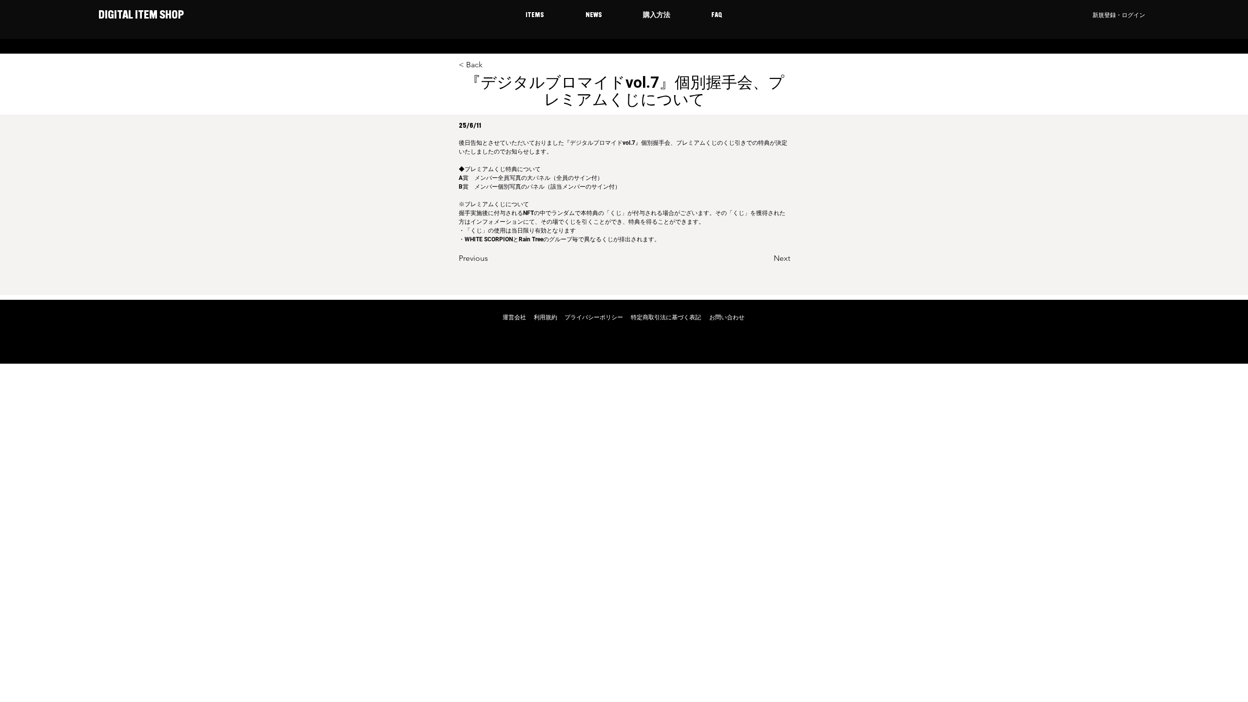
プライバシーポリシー (594, 317)
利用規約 (545, 317)
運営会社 (514, 317)
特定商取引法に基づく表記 (666, 317)
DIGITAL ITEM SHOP (140, 15)
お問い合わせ (726, 317)
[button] (535, 15)
